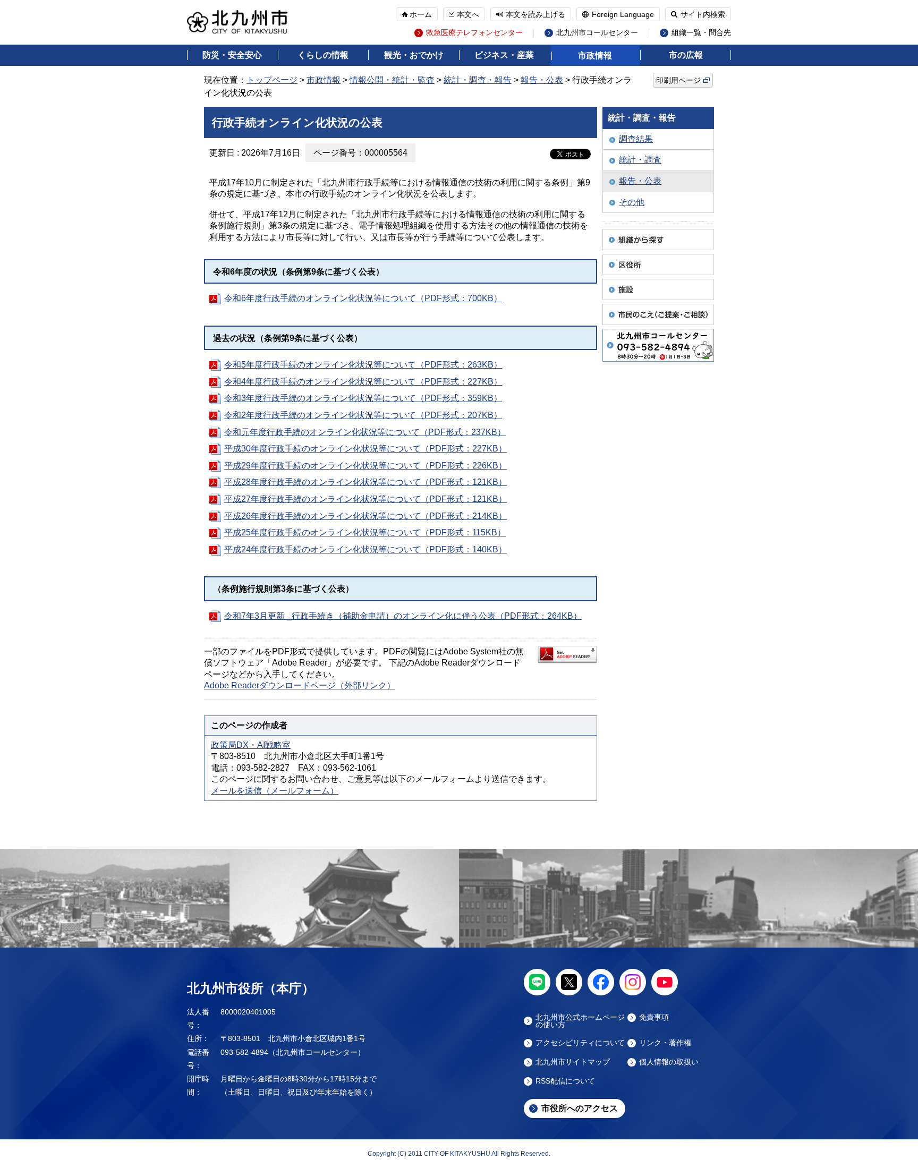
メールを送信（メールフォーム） (274, 790)
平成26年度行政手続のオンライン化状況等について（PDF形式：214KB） (365, 516)
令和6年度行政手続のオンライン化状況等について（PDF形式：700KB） (363, 298)
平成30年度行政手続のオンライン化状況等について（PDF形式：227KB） (365, 448)
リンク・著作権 (665, 1043)
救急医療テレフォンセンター (474, 33)
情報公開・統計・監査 (392, 79)
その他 (631, 202)
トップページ (272, 79)
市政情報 (595, 55)
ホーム (421, 14)
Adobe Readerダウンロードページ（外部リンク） (299, 685)
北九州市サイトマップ (573, 1062)
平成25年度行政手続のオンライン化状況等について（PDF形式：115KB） (365, 532)
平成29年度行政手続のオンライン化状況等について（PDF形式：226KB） (365, 465)
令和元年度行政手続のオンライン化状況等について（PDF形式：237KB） (365, 432)
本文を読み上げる (535, 14)
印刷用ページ (678, 80)
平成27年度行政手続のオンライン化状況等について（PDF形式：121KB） (365, 499)
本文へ (468, 14)
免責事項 (654, 1017)
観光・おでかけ (414, 54)
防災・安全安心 (232, 54)
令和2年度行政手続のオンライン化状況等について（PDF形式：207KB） (363, 415)
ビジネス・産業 (504, 54)
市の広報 (686, 54)
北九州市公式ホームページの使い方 (580, 1020)
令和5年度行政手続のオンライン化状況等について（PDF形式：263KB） (363, 364)
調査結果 (636, 138)
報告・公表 (542, 79)
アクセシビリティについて (580, 1043)
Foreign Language (623, 14)
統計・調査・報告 (478, 79)
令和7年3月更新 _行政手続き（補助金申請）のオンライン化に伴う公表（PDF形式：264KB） (403, 615)
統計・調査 (640, 159)
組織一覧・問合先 (701, 33)
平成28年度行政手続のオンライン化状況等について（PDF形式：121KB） (365, 482)
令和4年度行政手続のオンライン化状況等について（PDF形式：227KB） (363, 381)
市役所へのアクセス (579, 1108)
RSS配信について (565, 1081)
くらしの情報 (323, 54)
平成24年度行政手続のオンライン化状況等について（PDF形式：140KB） (365, 549)
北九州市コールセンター (597, 33)
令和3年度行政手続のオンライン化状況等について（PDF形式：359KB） (363, 398)
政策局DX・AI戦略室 (251, 744)
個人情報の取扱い (669, 1062)
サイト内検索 (703, 14)
